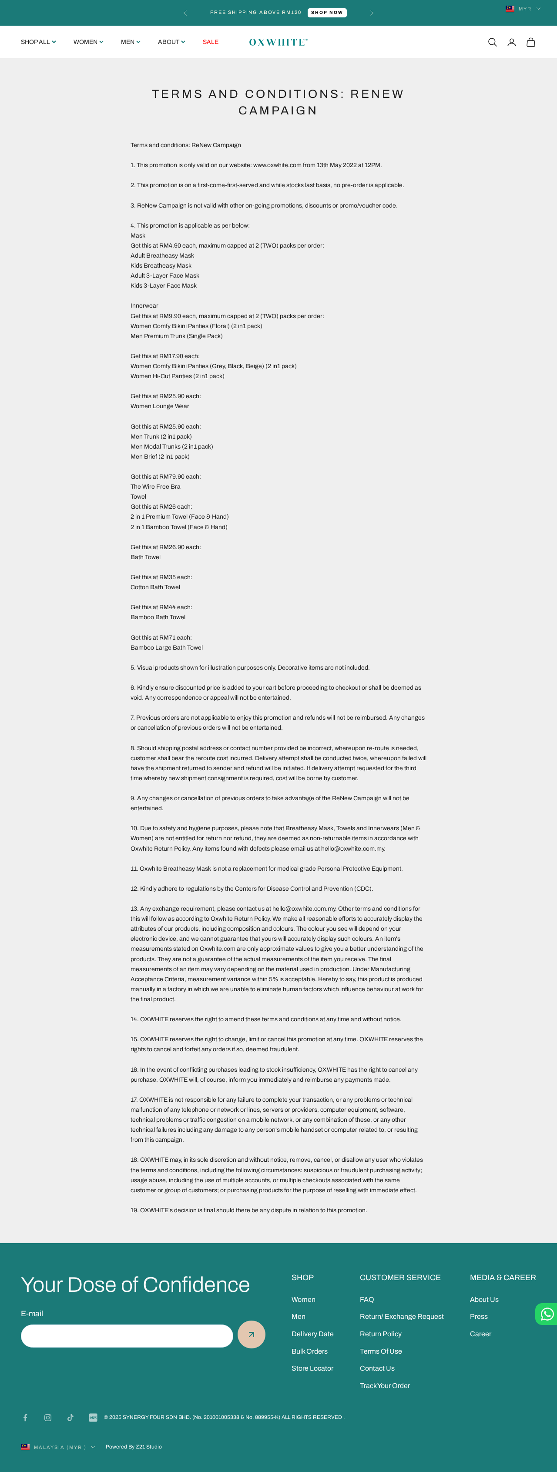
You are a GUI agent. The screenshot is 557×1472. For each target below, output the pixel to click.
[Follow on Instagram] (48, 1417)
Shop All (35, 42)
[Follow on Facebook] (25, 1417)
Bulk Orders (310, 1351)
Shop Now (327, 12)
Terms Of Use (381, 1351)
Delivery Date (313, 1334)
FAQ (367, 1299)
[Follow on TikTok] (70, 1417)
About (168, 42)
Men (127, 42)
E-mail (32, 1313)
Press (479, 1316)
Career (480, 1334)
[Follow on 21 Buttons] (93, 1417)
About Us (484, 1299)
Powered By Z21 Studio (134, 1447)
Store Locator (312, 1368)
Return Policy (381, 1334)
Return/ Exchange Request (402, 1316)
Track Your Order (385, 1385)
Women (85, 42)
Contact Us (377, 1368)
